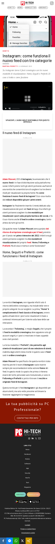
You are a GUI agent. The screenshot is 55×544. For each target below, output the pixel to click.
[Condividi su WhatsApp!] (16, 541)
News (20, 7)
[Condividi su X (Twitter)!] (22, 541)
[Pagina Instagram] (52, 3)
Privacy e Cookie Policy (28, 529)
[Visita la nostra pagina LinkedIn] (32, 438)
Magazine (27, 487)
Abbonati (43, 7)
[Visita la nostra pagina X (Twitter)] (36, 438)
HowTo (6, 51)
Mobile (27, 459)
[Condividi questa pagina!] (29, 541)
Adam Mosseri (9, 179)
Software (27, 464)
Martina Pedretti (10, 66)
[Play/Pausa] (6, 108)
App (27, 468)
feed (29, 242)
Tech (27, 482)
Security (27, 473)
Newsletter (31, 7)
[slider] (16, 108)
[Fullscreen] (49, 108)
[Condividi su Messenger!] (9, 541)
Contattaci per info (27, 418)
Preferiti (6, 245)
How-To (11, 7)
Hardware (27, 454)
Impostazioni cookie (28, 533)
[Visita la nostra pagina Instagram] (29, 438)
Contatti (27, 525)
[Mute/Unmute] (10, 108)
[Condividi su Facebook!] (3, 541)
